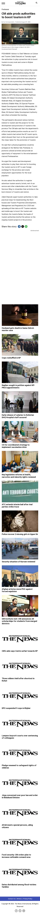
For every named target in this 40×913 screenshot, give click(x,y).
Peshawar (5, 9)
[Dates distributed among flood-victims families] (20, 871)
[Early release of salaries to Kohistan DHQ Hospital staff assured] (20, 402)
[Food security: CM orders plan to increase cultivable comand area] (20, 842)
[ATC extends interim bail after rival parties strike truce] (20, 491)
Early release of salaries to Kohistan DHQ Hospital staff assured (18, 416)
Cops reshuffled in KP (11, 358)
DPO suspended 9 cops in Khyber (16, 708)
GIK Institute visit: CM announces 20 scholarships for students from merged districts (19, 621)
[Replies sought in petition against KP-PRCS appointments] (20, 372)
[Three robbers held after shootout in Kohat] (20, 665)
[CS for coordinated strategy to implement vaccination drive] (20, 432)
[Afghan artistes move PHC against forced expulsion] (20, 576)
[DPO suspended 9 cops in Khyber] (20, 695)
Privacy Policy (27, 899)
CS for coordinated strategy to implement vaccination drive (16, 446)
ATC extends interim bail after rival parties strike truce (17, 505)
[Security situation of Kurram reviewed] (20, 548)
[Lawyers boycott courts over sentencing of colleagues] (20, 722)
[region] (20, 248)
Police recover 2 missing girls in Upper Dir (20, 534)
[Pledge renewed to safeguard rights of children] (20, 752)
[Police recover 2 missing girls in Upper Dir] (20, 521)
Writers (19, 899)
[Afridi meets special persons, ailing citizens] (20, 812)
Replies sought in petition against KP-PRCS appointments (18, 386)
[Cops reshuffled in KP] (20, 345)
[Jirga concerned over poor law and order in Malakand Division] (20, 782)
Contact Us (11, 899)
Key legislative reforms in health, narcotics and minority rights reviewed (19, 475)
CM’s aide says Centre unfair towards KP (20, 651)
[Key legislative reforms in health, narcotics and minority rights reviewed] (20, 461)
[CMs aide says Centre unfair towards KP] (20, 638)
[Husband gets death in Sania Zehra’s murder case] (20, 315)
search (37, 3)
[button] (19, 226)
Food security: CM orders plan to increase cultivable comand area (16, 856)
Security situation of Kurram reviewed (18, 562)
